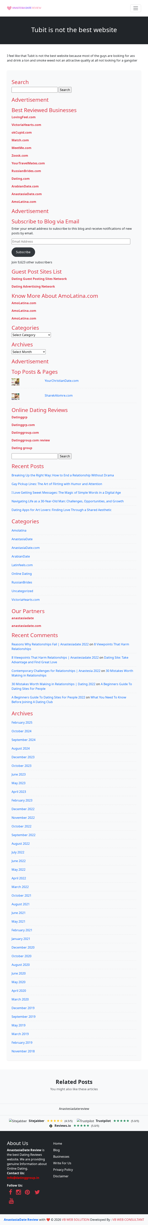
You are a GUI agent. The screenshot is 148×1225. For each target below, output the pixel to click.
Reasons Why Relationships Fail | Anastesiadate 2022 (50, 644)
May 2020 (18, 982)
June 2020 (19, 973)
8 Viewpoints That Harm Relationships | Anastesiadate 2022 (55, 657)
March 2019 (20, 1034)
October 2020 (21, 956)
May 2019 (18, 1025)
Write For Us (62, 1163)
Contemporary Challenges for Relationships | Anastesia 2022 (56, 671)
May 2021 (18, 921)
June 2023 (19, 774)
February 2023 (22, 800)
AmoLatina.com (24, 202)
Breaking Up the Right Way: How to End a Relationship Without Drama (63, 475)
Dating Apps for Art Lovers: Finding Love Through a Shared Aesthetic (62, 510)
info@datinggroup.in (23, 1178)
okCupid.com (22, 132)
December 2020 (23, 947)
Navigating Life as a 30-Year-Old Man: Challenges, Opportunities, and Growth (68, 501)
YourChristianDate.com (62, 381)
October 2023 (21, 766)
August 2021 (21, 904)
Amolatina (19, 530)
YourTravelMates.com (28, 163)
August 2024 (21, 748)
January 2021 (21, 939)
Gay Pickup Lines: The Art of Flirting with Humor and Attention (57, 484)
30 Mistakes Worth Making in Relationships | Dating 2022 (53, 684)
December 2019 (23, 1008)
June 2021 (19, 913)
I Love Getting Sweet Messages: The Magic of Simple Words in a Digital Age (66, 492)
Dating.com (21, 178)
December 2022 (23, 809)
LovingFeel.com (24, 117)
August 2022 (21, 843)
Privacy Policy (63, 1170)
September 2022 (23, 835)
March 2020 (20, 999)
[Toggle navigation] (135, 8)
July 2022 (18, 852)
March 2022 (20, 887)
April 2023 (19, 792)
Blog (56, 1150)
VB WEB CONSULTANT (128, 1220)
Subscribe (23, 252)
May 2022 (18, 869)
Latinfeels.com (22, 565)
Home (57, 1143)
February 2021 (22, 930)
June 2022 (19, 861)
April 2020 (19, 991)
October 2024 (21, 731)
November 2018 (23, 1051)
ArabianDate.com (25, 186)
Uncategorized (22, 591)
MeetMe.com (21, 148)
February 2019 (22, 1042)
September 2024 (23, 740)
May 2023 (18, 783)
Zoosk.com (20, 155)
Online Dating (22, 574)
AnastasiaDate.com (27, 194)
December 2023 (23, 757)
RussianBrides (22, 582)
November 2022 (23, 818)
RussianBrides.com (26, 171)
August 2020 (21, 965)
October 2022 (21, 826)
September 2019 (23, 1016)
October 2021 (21, 895)
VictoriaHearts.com (26, 125)
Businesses (61, 1156)
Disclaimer (61, 1176)
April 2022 (19, 878)
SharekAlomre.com (59, 395)
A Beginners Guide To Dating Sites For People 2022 (48, 697)
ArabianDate (21, 556)
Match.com (20, 140)
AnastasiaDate (22, 539)
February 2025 (22, 722)
